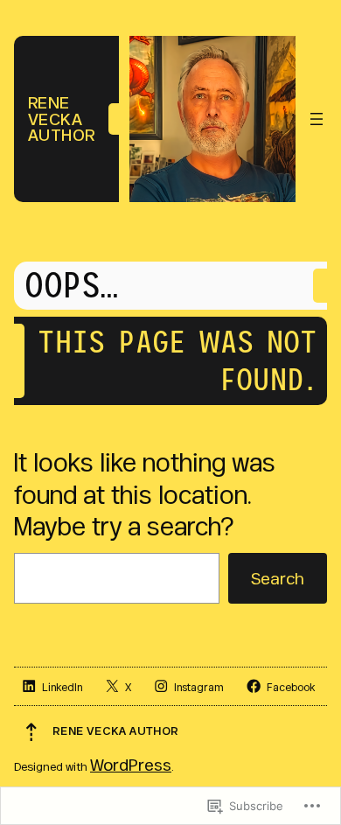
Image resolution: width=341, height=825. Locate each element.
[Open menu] (316, 118)
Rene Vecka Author (61, 118)
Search (277, 578)
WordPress (130, 764)
